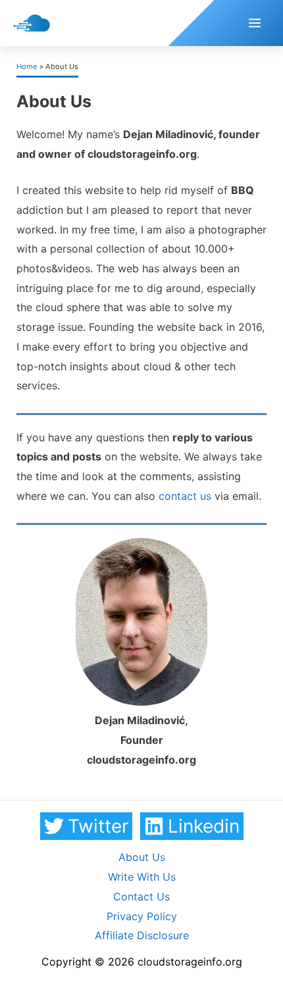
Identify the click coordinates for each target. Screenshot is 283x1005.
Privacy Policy (142, 916)
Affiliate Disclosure (142, 935)
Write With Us (142, 876)
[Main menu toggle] (255, 23)
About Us (141, 857)
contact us (185, 495)
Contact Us (141, 896)
